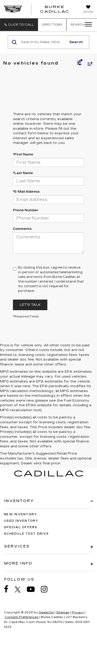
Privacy (78, 612)
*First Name (23, 154)
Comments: (22, 229)
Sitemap (62, 612)
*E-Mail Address (26, 191)
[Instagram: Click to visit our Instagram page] (47, 589)
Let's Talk (30, 305)
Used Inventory (21, 520)
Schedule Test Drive (26, 533)
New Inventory (20, 514)
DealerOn (46, 612)
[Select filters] (79, 63)
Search (76, 42)
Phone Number (25, 210)
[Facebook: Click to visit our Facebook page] (9, 589)
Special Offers (21, 527)
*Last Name (23, 173)
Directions (52, 24)
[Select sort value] (89, 63)
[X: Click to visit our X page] (20, 589)
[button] (19, 24)
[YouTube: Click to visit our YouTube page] (33, 589)
